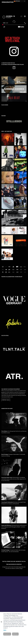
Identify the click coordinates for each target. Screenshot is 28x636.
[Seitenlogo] (7, 2)
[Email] (14, 67)
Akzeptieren (7, 634)
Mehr (4, 630)
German (18, 1)
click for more (5, 400)
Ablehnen (15, 634)
